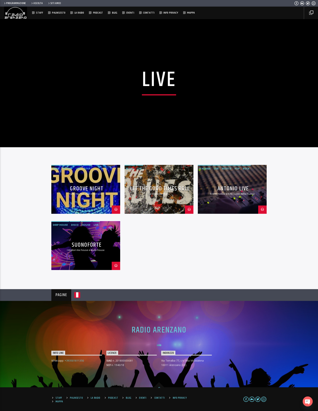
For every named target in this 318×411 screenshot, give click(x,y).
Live (78, 168)
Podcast (98, 12)
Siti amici (55, 3)
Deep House (60, 224)
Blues (130, 168)
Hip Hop (68, 168)
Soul (87, 168)
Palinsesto (59, 12)
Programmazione (16, 3)
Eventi (130, 12)
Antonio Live (233, 188)
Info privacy (170, 12)
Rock (246, 168)
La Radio (79, 12)
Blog (114, 12)
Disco (75, 224)
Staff (39, 12)
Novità (226, 168)
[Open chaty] (308, 401)
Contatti (148, 12)
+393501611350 (74, 360)
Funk (56, 168)
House (86, 224)
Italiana (205, 168)
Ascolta (38, 3)
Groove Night (86, 188)
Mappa (191, 12)
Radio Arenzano (159, 330)
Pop (237, 168)
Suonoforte (87, 244)
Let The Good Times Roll (160, 188)
